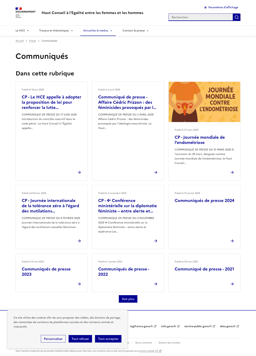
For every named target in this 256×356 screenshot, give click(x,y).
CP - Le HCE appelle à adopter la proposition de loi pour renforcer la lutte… (51, 102)
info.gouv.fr (168, 326)
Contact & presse (134, 31)
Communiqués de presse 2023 (46, 271)
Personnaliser (53, 339)
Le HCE (20, 31)
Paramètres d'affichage (223, 7)
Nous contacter (143, 342)
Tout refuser (80, 339)
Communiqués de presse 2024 (204, 200)
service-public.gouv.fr (198, 326)
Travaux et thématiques (54, 31)
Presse (32, 40)
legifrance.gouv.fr (141, 326)
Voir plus (128, 299)
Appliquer (236, 17)
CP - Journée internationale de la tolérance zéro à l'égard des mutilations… (50, 205)
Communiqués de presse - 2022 (123, 271)
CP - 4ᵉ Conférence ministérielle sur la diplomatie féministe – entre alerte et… (127, 205)
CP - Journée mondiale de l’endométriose (200, 140)
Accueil (20, 40)
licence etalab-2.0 (148, 351)
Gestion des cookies (169, 342)
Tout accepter (108, 339)
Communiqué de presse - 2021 (204, 269)
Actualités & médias (95, 31)
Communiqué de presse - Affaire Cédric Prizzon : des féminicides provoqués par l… (127, 102)
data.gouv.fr (228, 326)
